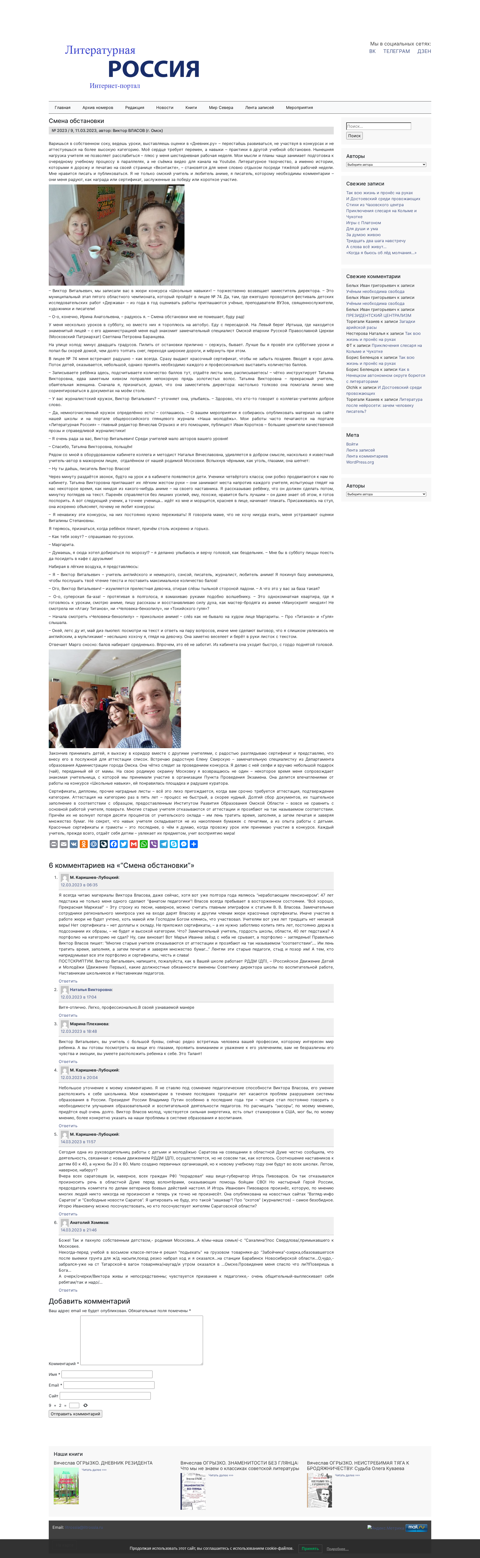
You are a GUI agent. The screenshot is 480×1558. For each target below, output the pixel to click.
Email (55, 1385)
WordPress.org (360, 462)
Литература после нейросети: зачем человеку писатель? (384, 405)
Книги (191, 107)
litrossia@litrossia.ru (84, 1527)
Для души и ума (362, 228)
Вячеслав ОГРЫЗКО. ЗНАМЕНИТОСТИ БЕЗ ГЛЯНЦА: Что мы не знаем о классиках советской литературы (239, 1465)
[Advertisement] (40, 16)
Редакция (134, 107)
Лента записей (259, 107)
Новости (165, 107)
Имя (54, 1374)
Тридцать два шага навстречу (376, 240)
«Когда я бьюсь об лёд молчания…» (381, 252)
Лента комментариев (367, 456)
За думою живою (363, 234)
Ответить (68, 981)
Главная (62, 107)
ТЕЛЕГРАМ (396, 51)
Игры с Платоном (363, 222)
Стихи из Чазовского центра (375, 204)
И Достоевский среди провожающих (383, 198)
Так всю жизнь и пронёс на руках (379, 192)
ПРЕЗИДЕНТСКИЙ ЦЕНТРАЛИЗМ (378, 315)
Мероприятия (299, 107)
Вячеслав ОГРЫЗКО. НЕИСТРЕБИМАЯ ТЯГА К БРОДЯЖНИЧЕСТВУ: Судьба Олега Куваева (358, 1465)
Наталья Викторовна (91, 989)
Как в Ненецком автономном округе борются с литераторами (385, 375)
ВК (372, 51)
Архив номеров (97, 107)
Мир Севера (221, 107)
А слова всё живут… (366, 246)
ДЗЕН (424, 51)
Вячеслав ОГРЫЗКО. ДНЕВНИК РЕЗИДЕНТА (103, 1463)
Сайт (53, 1395)
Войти (352, 444)
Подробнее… (338, 1549)
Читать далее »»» (94, 1470)
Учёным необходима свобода (375, 291)
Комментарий (64, 1363)
